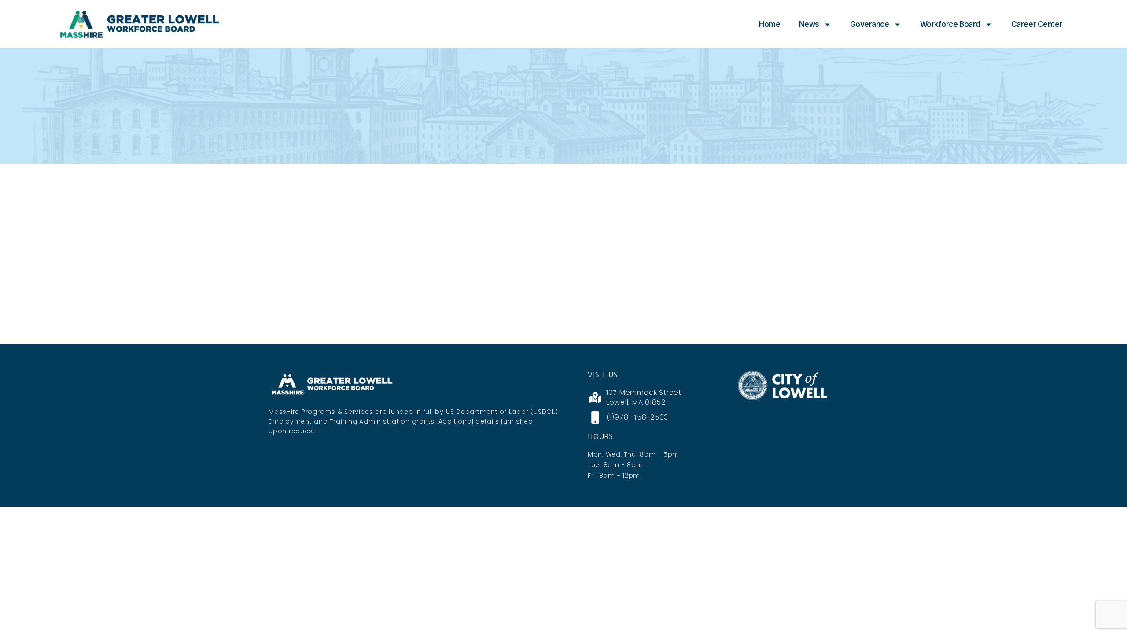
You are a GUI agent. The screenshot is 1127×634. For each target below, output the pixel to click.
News (809, 24)
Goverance (869, 24)
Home (769, 24)
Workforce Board (950, 24)
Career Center (1036, 24)
